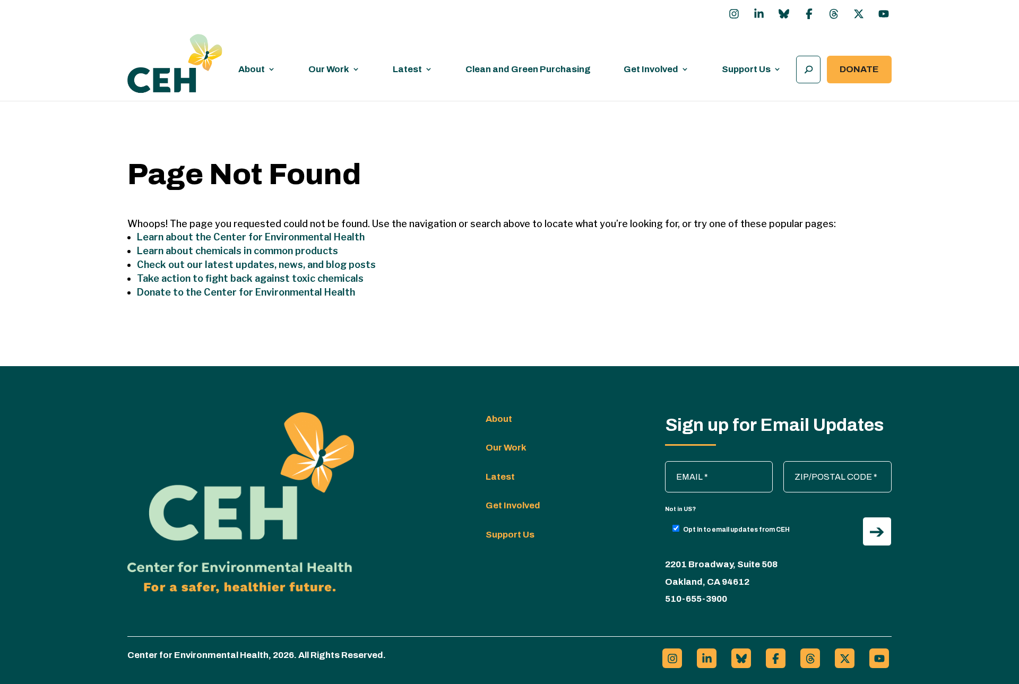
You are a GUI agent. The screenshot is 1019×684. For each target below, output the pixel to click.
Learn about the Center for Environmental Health (251, 237)
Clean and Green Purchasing (528, 69)
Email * (683, 466)
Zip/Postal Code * (822, 466)
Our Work (328, 69)
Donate (859, 69)
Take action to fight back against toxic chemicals (250, 278)
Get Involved (651, 69)
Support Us (746, 69)
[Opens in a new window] (734, 14)
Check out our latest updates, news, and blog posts (256, 264)
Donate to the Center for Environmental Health (246, 292)
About (251, 69)
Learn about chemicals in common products (237, 250)
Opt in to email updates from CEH (736, 529)
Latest (407, 69)
